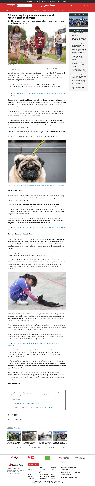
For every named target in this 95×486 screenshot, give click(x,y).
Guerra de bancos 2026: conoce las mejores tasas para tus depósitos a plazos (79, 45)
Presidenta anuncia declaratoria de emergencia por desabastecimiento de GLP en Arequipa (60, 444)
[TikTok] (87, 5)
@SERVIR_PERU (18, 392)
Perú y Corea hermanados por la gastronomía (72, 476)
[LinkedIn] (72, 5)
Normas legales (51, 1)
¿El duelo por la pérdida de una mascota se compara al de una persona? (40, 186)
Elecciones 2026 (66, 466)
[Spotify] (84, 5)
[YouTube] (75, 5)
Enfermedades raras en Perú (69, 467)
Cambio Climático (43, 478)
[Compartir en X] (19, 447)
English (11, 5)
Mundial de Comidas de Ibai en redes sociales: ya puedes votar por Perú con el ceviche (79, 76)
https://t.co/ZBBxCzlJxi (18, 403)
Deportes (41, 471)
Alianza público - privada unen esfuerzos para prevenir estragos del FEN (28, 444)
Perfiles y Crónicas (43, 474)
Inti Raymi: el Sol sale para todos (69, 477)
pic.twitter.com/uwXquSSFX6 (32, 403)
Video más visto (79, 14)
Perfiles (36, 1)
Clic (40, 472)
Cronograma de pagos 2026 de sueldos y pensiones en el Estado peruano (79, 34)
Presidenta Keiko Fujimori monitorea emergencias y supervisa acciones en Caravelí (13, 444)
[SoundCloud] (81, 5)
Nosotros (53, 478)
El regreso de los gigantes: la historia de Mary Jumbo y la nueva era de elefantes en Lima (44, 444)
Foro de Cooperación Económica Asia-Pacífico (73, 471)
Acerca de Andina (46, 481)
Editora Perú (38, 481)
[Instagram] (78, 5)
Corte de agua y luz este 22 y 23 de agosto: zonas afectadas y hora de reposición (79, 40)
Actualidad (37, 10)
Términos (53, 481)
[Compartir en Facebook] (17, 447)
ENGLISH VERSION (33, 464)
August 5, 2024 (46, 407)
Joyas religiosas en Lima (68, 469)
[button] (7, 438)
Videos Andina (13, 428)
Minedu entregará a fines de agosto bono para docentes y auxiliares (78, 87)
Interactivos (53, 472)
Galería (44, 10)
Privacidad (58, 481)
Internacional (31, 478)
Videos (57, 10)
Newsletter (70, 10)
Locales (29, 474)
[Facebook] (66, 5)
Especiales (43, 1)
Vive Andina (65, 1)
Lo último (29, 10)
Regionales (30, 476)
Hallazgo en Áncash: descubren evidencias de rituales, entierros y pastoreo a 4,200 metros (79, 51)
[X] (69, 5)
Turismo (59, 1)
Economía (30, 472)
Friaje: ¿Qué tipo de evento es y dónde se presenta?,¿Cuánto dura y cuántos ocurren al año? (79, 71)
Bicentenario (30, 1)
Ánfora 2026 (42, 469)
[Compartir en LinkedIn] (20, 447)
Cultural (41, 467)
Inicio (29, 467)
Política (29, 471)
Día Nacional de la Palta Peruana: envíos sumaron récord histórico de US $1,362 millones (79, 82)
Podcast (63, 10)
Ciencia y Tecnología (44, 476)
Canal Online (51, 10)
